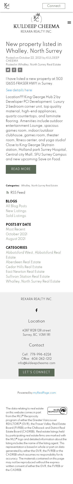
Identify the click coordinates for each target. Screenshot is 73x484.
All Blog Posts (16, 206)
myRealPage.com (44, 393)
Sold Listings (16, 216)
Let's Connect (36, 372)
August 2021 (15, 239)
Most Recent (15, 229)
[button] (36, 310)
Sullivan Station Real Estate (28, 276)
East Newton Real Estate (25, 271)
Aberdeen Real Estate (23, 262)
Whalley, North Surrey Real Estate (39, 64)
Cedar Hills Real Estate (24, 267)
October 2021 (16, 234)
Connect (53, 6)
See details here (19, 90)
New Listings (16, 211)
